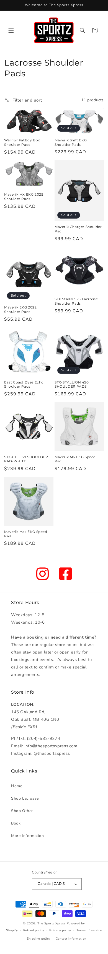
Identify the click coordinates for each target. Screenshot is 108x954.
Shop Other (22, 810)
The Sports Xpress (51, 923)
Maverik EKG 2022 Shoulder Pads (20, 309)
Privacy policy (60, 930)
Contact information (71, 939)
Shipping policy (39, 939)
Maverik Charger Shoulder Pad (78, 229)
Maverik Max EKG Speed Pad (25, 534)
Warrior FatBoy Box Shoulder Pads (22, 142)
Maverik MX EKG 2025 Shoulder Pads (23, 196)
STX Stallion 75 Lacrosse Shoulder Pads (76, 301)
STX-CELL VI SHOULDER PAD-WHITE (26, 459)
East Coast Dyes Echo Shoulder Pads (24, 384)
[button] (11, 30)
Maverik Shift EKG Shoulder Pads (71, 142)
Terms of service (89, 930)
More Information (27, 835)
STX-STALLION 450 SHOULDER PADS (72, 384)
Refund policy (33, 930)
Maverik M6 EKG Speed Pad (75, 459)
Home (16, 786)
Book (15, 823)
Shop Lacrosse (25, 798)
